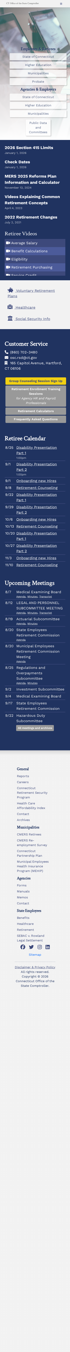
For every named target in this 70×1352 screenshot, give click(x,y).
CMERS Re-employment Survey (32, 843)
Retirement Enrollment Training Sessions (35, 396)
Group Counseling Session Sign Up (35, 381)
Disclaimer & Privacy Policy (35, 967)
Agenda (21, 596)
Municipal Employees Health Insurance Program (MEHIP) (33, 866)
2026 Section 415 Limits (29, 147)
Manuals (23, 891)
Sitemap (35, 954)
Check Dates (17, 161)
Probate (38, 81)
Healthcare (25, 924)
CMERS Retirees (29, 834)
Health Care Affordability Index (31, 805)
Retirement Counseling (37, 488)
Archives (23, 820)
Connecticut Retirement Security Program (32, 792)
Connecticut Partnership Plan (29, 853)
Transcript (45, 596)
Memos (22, 897)
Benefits (23, 918)
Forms (21, 885)
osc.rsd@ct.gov (23, 358)
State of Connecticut (38, 56)
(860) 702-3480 (24, 352)
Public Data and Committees (38, 127)
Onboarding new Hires (36, 481)
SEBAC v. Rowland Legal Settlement (30, 938)
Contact (23, 814)
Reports (23, 776)
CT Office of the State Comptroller (22, 3)
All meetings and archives (35, 727)
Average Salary (24, 243)
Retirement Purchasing (31, 267)
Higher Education (38, 65)
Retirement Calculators (36, 411)
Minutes (32, 596)
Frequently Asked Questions (36, 419)
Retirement (25, 930)
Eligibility (19, 259)
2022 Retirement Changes (31, 217)
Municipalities (38, 73)
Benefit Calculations (29, 251)
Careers (23, 782)
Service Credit (24, 275)
